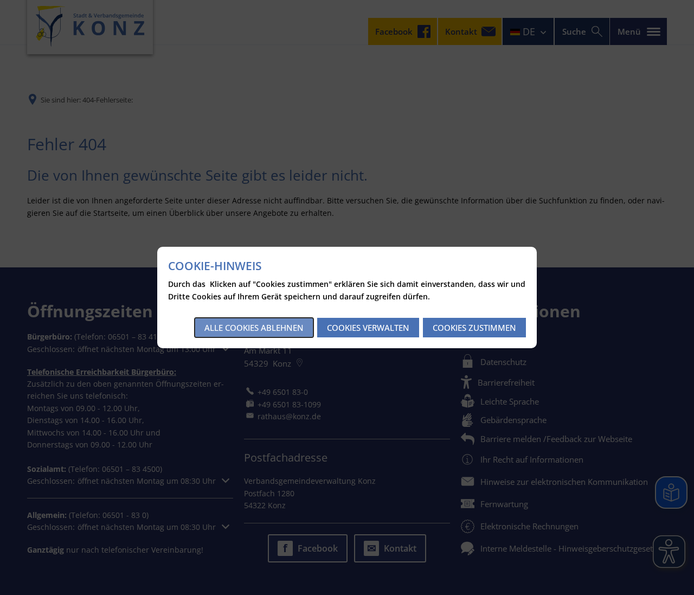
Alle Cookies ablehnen (254, 327)
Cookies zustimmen (474, 327)
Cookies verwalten (368, 327)
